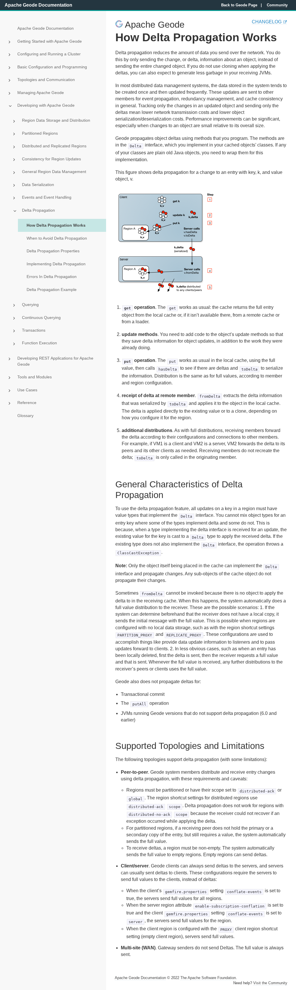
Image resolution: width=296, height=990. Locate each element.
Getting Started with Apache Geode (49, 41)
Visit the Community (270, 983)
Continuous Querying (41, 317)
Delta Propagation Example (52, 289)
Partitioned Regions (40, 133)
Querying (30, 304)
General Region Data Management (54, 171)
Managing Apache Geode (40, 92)
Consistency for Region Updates (51, 159)
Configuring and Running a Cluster (49, 54)
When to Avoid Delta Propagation (57, 238)
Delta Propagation (38, 210)
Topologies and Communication (46, 79)
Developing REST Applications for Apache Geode (55, 361)
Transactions (33, 330)
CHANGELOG (267, 21)
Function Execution (39, 343)
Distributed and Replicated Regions (54, 146)
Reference (26, 402)
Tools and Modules (34, 377)
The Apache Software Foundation (208, 978)
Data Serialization (38, 184)
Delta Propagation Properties (53, 251)
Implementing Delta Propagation (56, 264)
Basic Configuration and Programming (52, 67)
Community (277, 5)
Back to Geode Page (239, 5)
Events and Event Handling (46, 197)
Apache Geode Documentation (38, 5)
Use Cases (27, 390)
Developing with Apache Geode (46, 105)
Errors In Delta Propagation (52, 276)
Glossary (25, 415)
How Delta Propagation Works (56, 225)
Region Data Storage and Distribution (56, 120)
